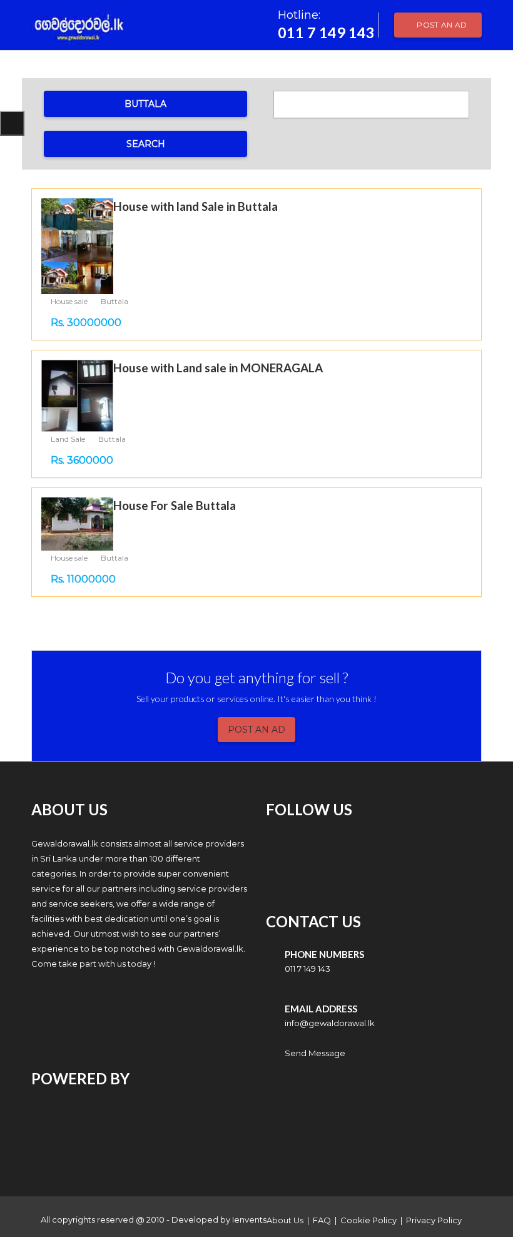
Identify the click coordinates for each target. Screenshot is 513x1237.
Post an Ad (441, 24)
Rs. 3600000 (82, 460)
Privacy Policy (434, 1220)
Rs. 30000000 (86, 322)
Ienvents (249, 1219)
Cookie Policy (368, 1220)
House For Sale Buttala (174, 505)
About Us (285, 1220)
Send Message (315, 1053)
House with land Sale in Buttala (195, 206)
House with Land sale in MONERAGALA (218, 367)
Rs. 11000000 (83, 579)
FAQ (322, 1220)
